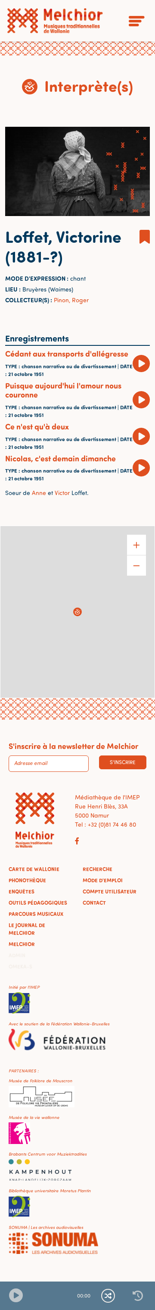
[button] (77, 612)
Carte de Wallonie (34, 868)
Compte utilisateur (109, 891)
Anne (39, 492)
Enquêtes (21, 891)
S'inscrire (123, 762)
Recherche (97, 868)
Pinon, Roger (71, 300)
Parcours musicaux (36, 913)
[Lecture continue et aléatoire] (108, 1296)
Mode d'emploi (103, 880)
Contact (94, 902)
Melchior (22, 943)
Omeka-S (20, 966)
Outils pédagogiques (38, 902)
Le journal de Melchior (27, 928)
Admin (17, 955)
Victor (61, 492)
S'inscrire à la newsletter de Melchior (73, 746)
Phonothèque (27, 880)
